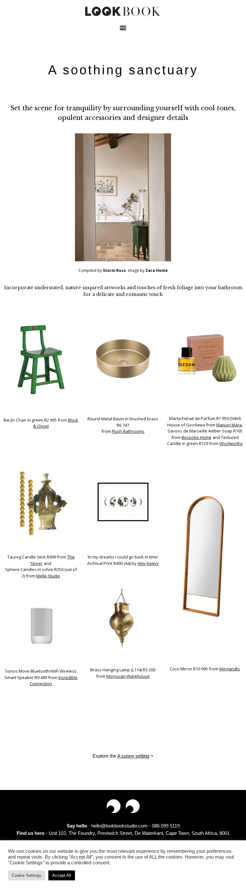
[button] (123, 27)
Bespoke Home (196, 437)
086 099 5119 (166, 825)
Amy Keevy (148, 563)
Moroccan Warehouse (128, 676)
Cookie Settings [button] (26, 875)
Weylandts (229, 669)
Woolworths (231, 443)
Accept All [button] (61, 875)
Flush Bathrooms (128, 431)
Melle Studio (48, 576)
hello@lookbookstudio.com (119, 825)
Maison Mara (229, 425)
